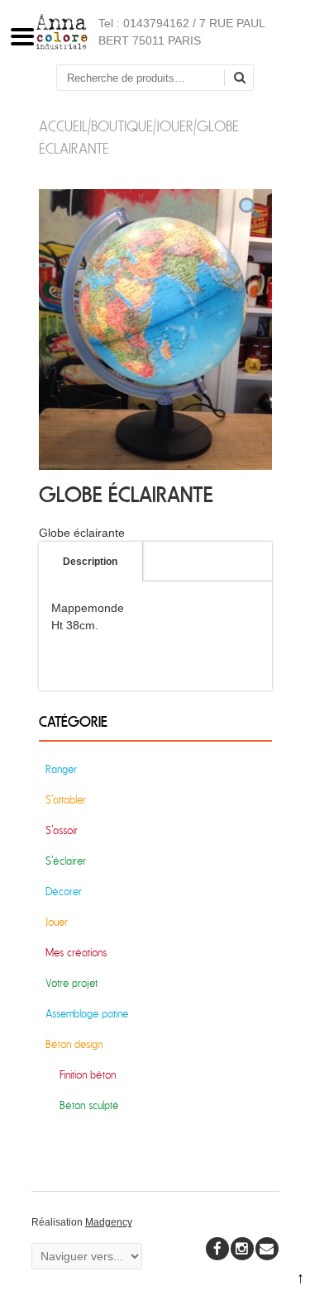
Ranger (61, 769)
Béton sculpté (89, 1105)
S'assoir (61, 830)
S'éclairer (65, 861)
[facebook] (217, 1248)
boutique (122, 126)
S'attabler (65, 800)
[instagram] (242, 1248)
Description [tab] (90, 561)
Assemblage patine (86, 1014)
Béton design (74, 1044)
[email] (267, 1248)
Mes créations (76, 953)
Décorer (63, 892)
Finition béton (88, 1075)
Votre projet (71, 983)
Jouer (174, 126)
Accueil (63, 126)
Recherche (245, 79)
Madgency (108, 1222)
